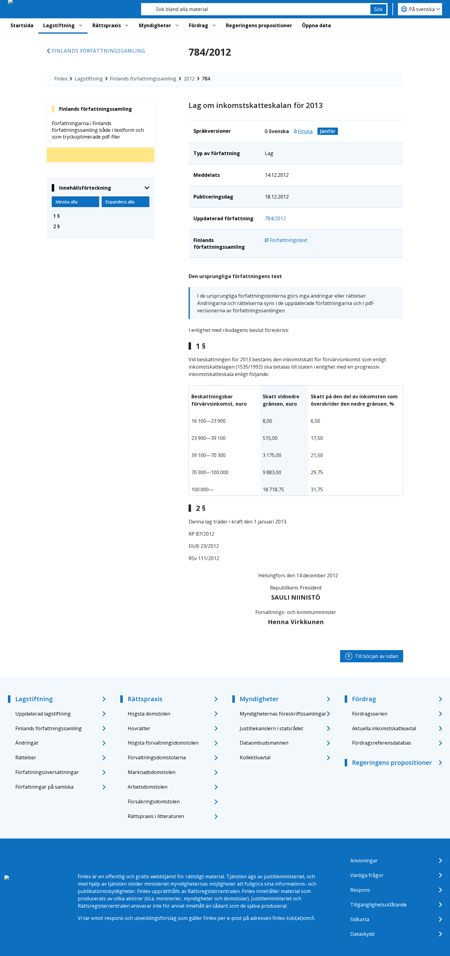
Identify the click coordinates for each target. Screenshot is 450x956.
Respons (360, 890)
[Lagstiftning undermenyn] (80, 25)
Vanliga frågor (367, 875)
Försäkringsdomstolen (154, 801)
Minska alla (66, 202)
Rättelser (25, 757)
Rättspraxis (106, 25)
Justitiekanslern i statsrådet (271, 728)
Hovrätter (139, 728)
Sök (378, 9)
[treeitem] (100, 216)
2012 (189, 78)
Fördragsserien (369, 713)
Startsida (21, 25)
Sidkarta (359, 919)
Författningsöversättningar (47, 772)
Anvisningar (364, 860)
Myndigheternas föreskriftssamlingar (283, 713)
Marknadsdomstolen (151, 772)
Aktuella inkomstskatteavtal (384, 728)
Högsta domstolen (149, 713)
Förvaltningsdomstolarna (157, 757)
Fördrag (198, 25)
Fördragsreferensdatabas (381, 742)
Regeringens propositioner (259, 25)
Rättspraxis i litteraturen (156, 816)
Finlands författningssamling (98, 50)
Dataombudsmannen (264, 742)
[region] (296, 440)
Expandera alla (119, 202)
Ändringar (27, 742)
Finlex (60, 78)
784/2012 (275, 218)
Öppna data (316, 25)
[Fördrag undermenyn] (214, 25)
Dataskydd (362, 934)
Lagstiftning (59, 25)
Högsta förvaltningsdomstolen (163, 742)
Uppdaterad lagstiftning (43, 713)
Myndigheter (155, 25)
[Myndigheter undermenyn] (177, 25)
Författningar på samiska (44, 786)
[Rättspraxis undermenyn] (126, 25)
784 (206, 78)
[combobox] (255, 9)
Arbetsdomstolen (147, 786)
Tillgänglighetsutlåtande (378, 904)
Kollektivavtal (255, 757)
